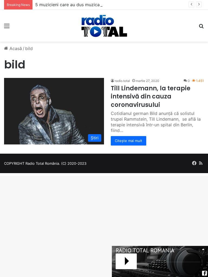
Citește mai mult (128, 140)
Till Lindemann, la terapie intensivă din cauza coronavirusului (150, 96)
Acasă (15, 48)
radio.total (122, 81)
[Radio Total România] (104, 26)
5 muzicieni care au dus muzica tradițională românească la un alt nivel (107, 4)
